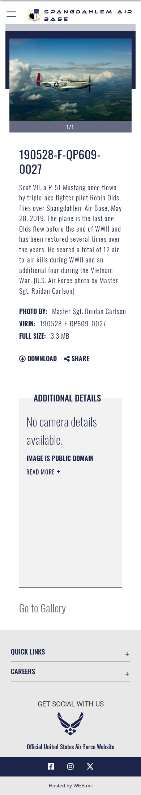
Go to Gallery (42, 607)
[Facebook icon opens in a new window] (51, 766)
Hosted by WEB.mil (71, 785)
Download (41, 358)
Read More (41, 472)
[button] (12, 15)
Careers (23, 671)
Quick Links (28, 651)
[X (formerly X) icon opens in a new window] (90, 766)
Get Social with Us (71, 704)
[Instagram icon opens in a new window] (70, 766)
